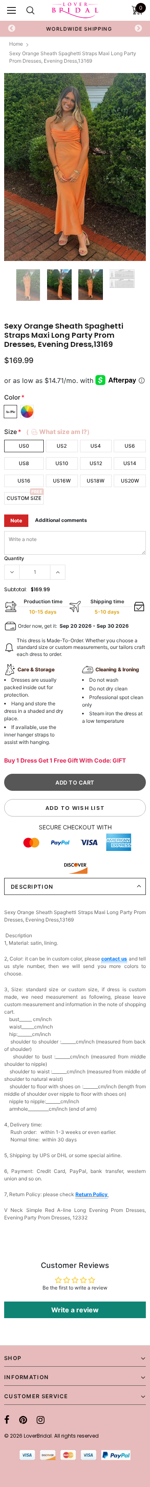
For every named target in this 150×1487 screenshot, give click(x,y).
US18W (96, 481)
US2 (62, 446)
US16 (24, 481)
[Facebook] (7, 1419)
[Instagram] (41, 1419)
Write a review (75, 1310)
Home (16, 44)
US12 (96, 463)
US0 (24, 446)
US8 (24, 463)
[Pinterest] (23, 1419)
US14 (129, 463)
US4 (95, 446)
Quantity (14, 558)
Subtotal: (15, 589)
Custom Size (24, 498)
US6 (130, 446)
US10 (61, 463)
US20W (130, 481)
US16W (62, 481)
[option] (75, 29)
